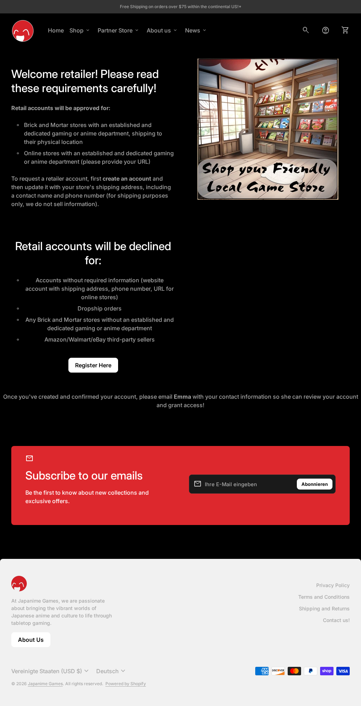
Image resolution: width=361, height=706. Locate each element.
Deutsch (111, 671)
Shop (80, 30)
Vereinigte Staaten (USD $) (51, 671)
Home (56, 30)
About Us (34, 641)
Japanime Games (45, 683)
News (196, 30)
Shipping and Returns (324, 608)
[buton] (51, 671)
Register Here (93, 365)
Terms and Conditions (324, 597)
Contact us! (336, 620)
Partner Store (119, 30)
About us (162, 30)
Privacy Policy (333, 585)
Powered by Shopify (125, 683)
